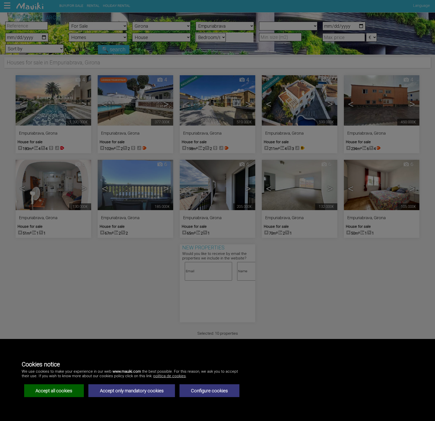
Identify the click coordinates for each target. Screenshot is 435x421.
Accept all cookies (53, 390)
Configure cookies (209, 390)
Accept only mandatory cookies (132, 390)
